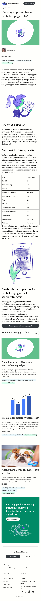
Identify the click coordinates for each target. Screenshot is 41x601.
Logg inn (28, 556)
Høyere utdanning (7, 8)
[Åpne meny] (38, 3)
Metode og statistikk (8, 60)
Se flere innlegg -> (32, 333)
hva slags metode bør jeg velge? (20, 326)
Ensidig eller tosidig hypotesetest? (20, 417)
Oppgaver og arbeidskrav (23, 60)
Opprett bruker (29, 3)
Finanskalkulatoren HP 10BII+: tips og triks (20, 471)
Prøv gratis (13, 556)
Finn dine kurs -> (13, 519)
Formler (4, 435)
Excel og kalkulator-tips (10, 488)
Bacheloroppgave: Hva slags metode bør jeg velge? (17, 364)
